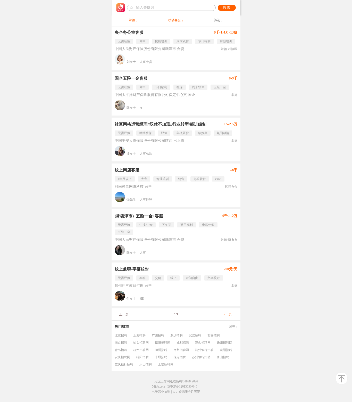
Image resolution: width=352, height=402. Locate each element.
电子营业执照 (161, 391)
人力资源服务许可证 (186, 391)
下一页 (227, 314)
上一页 (124, 314)
